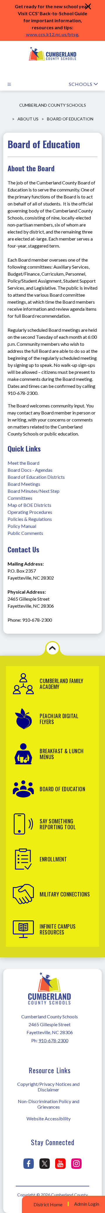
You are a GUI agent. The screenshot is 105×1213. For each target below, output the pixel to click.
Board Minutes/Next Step (34, 491)
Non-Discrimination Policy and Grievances (48, 1104)
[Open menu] (9, 84)
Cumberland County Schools (52, 105)
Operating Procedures (30, 512)
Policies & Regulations (30, 519)
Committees (20, 498)
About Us (28, 118)
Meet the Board (23, 463)
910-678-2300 (53, 1040)
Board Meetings (24, 484)
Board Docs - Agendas (30, 470)
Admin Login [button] (86, 1204)
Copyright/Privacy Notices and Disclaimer (48, 1086)
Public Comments (25, 533)
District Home (48, 1204)
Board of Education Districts (36, 477)
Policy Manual (22, 526)
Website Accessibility (49, 1118)
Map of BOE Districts (29, 505)
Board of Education (70, 118)
